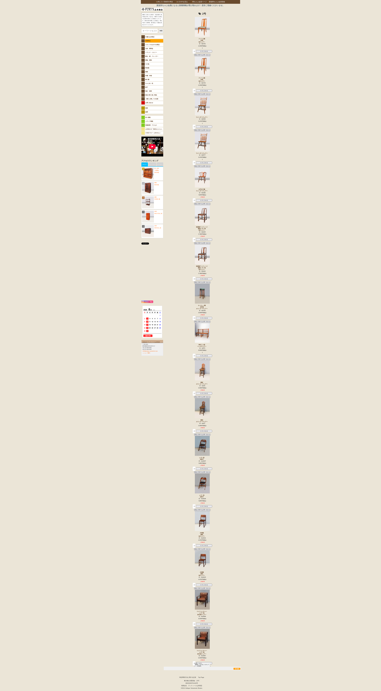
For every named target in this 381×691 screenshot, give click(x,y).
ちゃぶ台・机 (149, 83)
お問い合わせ (149, 102)
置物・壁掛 (148, 60)
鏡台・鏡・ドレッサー (151, 56)
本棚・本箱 (148, 75)
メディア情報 (149, 121)
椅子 (146, 87)
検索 (161, 30)
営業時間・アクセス (151, 125)
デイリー (144, 164)
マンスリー (160, 164)
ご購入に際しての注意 (151, 99)
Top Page (201, 677)
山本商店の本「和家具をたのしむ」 (154, 129)
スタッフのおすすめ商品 (152, 44)
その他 (147, 64)
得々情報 (148, 117)
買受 (146, 108)
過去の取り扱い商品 (151, 95)
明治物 (147, 68)
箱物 (146, 71)
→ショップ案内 (146, 353)
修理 (146, 112)
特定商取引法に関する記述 (187, 677)
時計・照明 (148, 91)
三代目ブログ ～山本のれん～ (153, 133)
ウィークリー (152, 164)
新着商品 (148, 40)
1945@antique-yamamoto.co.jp (149, 351)
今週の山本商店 (149, 37)
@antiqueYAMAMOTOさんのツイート (152, 249)
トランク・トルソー (151, 52)
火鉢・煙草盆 (149, 48)
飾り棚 (147, 79)
